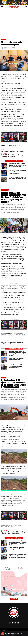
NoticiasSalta (5, 337)
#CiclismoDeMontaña (17, 333)
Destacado (4, 335)
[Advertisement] (14, 24)
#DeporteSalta (14, 334)
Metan (18, 145)
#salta (20, 525)
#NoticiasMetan (21, 524)
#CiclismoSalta (6, 334)
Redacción (6, 216)
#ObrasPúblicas (6, 525)
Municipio (4, 146)
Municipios (22, 335)
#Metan (14, 524)
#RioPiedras (22, 334)
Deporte (14, 145)
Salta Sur (5, 48)
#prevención (14, 525)
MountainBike (11, 335)
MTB (18, 335)
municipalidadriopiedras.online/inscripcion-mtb (13, 292)
